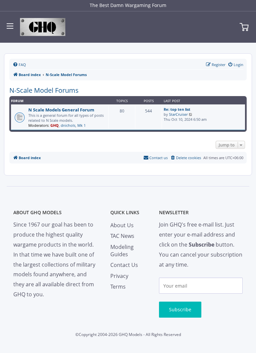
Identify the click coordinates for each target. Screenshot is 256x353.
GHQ (54, 125)
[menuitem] (19, 65)
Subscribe (180, 309)
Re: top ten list (177, 109)
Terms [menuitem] (118, 286)
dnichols (68, 125)
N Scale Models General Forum (61, 110)
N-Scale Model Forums (44, 90)
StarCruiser (178, 114)
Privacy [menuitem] (119, 276)
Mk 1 (81, 125)
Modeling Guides (122, 250)
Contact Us (124, 265)
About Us (122, 225)
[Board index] (42, 27)
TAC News (122, 236)
